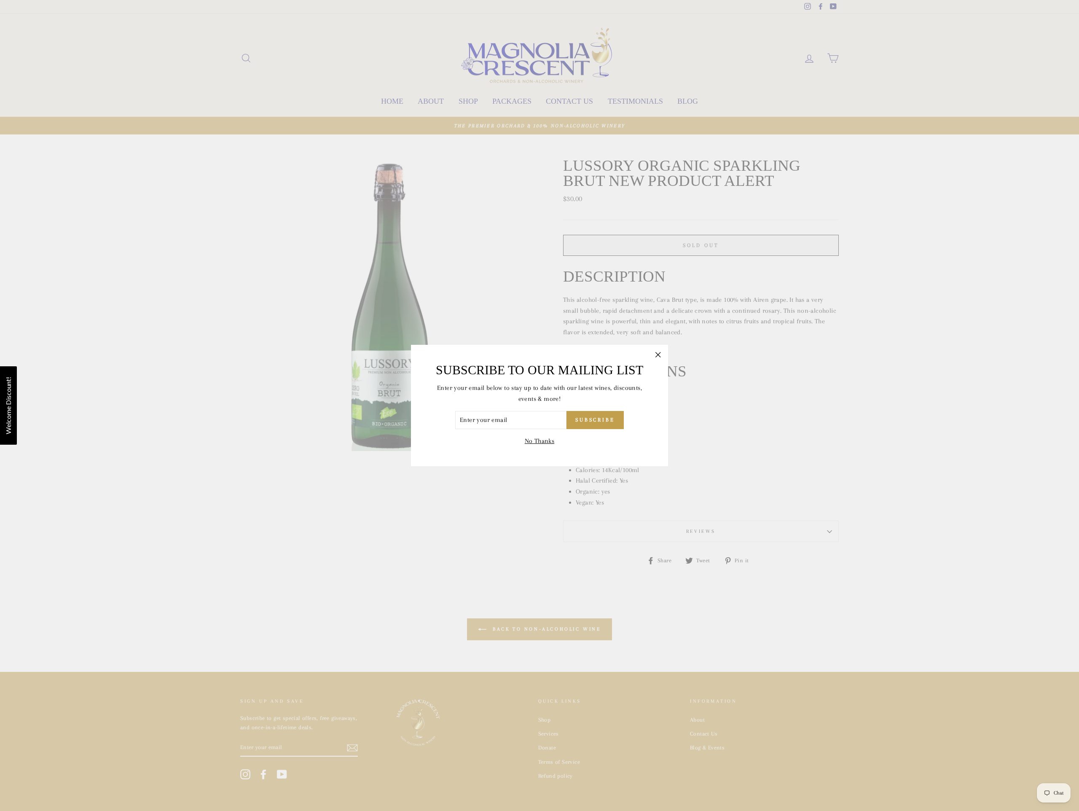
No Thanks (540, 441)
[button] (8, 405)
